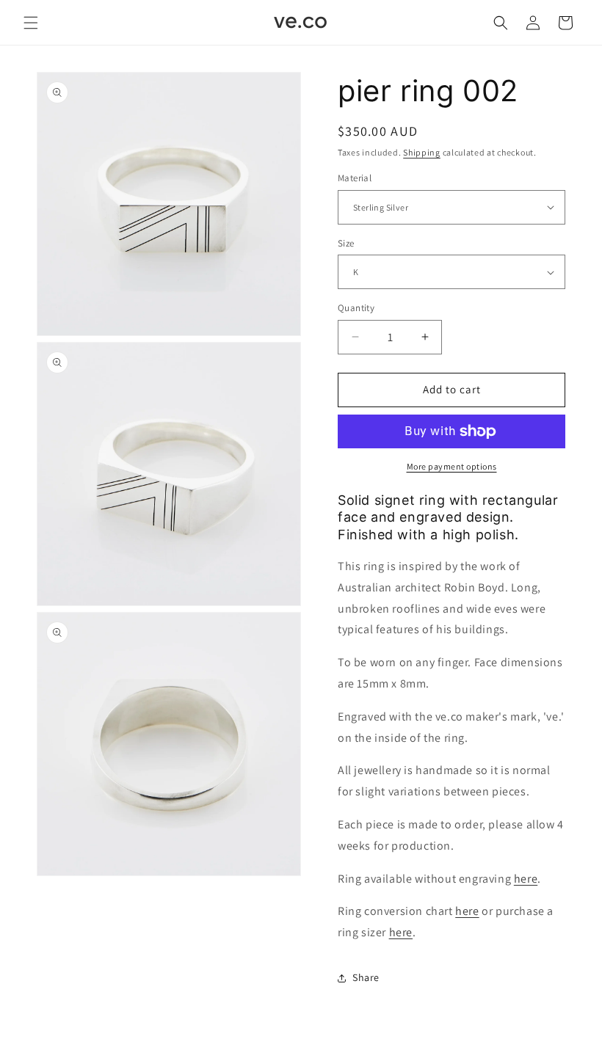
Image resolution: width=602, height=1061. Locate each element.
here (525, 878)
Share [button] (366, 977)
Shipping (421, 152)
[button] (31, 23)
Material (354, 178)
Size (346, 243)
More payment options (452, 466)
